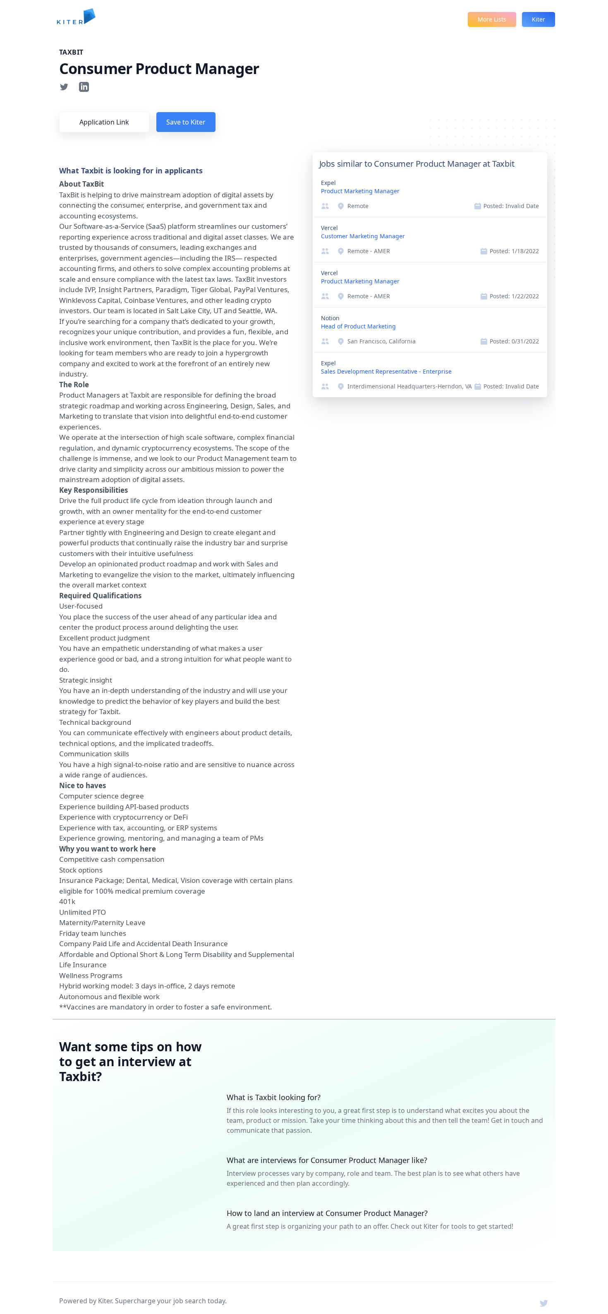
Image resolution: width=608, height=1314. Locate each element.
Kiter (538, 19)
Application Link (104, 122)
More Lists (492, 19)
